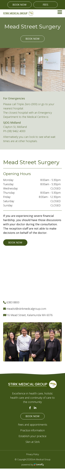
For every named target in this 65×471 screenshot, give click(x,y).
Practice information (32, 430)
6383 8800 (12, 302)
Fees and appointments (32, 424)
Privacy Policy (32, 454)
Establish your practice (32, 436)
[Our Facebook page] (30, 407)
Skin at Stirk (33, 442)
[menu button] (59, 12)
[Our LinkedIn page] (35, 407)
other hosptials (27, 141)
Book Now (19, 4)
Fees (45, 4)
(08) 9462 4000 (16, 131)
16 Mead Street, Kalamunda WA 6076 (30, 315)
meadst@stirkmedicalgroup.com (26, 308)
